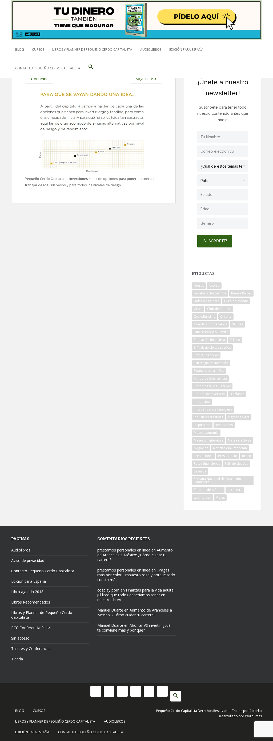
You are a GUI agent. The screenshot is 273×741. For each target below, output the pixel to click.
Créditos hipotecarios (210, 324)
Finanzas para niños (209, 370)
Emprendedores (206, 355)
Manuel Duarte (110, 610)
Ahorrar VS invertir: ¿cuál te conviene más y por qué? (134, 628)
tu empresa (202, 497)
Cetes (198, 308)
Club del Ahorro (219, 308)
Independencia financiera (213, 409)
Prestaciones (203, 456)
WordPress (253, 716)
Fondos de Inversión (209, 394)
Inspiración (202, 425)
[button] (91, 68)
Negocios (201, 448)
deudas (237, 324)
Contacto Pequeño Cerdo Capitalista (47, 68)
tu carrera (234, 489)
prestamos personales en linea (123, 550)
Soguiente (145, 78)
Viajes (220, 497)
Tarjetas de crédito (208, 489)
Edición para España (186, 49)
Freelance (237, 394)
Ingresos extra (239, 417)
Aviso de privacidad (27, 560)
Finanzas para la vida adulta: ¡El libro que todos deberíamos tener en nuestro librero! (135, 595)
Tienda (17, 658)
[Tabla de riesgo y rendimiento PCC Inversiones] (93, 132)
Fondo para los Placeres (212, 386)
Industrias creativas (208, 417)
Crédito (226, 316)
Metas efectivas (239, 440)
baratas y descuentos (210, 293)
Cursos (38, 49)
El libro (235, 339)
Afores (199, 285)
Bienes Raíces (241, 293)
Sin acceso (20, 638)
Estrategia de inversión (211, 363)
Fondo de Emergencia (210, 378)
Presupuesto (227, 456)
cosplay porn (108, 590)
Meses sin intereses (208, 440)
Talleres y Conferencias (31, 648)
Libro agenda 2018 (27, 591)
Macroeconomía (206, 432)
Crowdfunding (204, 316)
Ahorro (214, 285)
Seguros (200, 471)
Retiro (246, 456)
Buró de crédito (236, 301)
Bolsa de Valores (206, 301)
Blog (19, 49)
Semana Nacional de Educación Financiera (217, 480)
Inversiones (224, 425)
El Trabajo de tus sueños (212, 347)
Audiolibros (150, 49)
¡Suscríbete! (215, 241)
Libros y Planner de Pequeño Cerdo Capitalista (92, 49)
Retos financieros (207, 463)
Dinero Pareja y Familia (211, 332)
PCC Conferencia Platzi (31, 627)
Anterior (40, 78)
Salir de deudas (236, 463)
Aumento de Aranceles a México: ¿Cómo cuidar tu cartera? (135, 554)
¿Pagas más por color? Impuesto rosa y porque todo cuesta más (136, 574)
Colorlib (256, 710)
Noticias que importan (230, 448)
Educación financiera (209, 339)
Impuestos (202, 401)
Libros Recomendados (30, 602)
